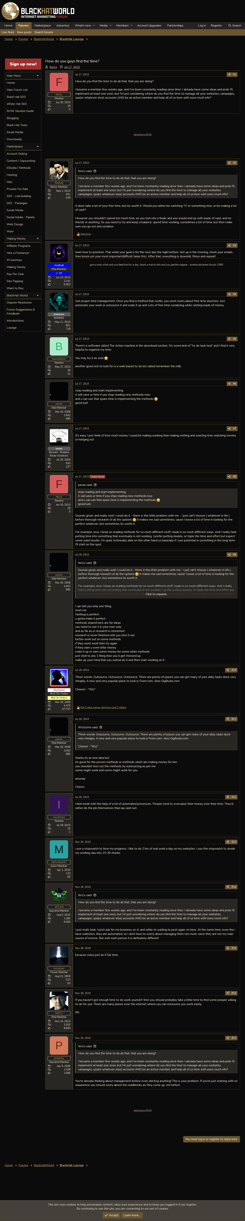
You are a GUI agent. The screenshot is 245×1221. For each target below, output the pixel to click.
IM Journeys (14, 260)
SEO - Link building (19, 196)
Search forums (43, 32)
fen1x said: (85, 171)
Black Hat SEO (16, 97)
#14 (234, 887)
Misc (9, 182)
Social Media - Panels (21, 217)
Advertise (62, 25)
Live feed (8, 32)
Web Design (15, 224)
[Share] (229, 74)
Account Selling (17, 154)
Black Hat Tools (17, 125)
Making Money (16, 267)
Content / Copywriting (21, 161)
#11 (234, 719)
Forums (23, 25)
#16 (234, 993)
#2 (234, 163)
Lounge (12, 328)
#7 (234, 428)
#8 (234, 476)
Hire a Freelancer (18, 253)
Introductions (15, 321)
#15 (234, 948)
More (10, 231)
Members (122, 25)
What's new (83, 25)
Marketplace (42, 25)
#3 (234, 245)
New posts (24, 32)
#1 (234, 74)
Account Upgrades (149, 25)
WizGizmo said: (88, 727)
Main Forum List (17, 90)
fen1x (53, 67)
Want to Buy (15, 288)
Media (104, 25)
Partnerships (175, 25)
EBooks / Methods (19, 168)
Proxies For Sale (17, 189)
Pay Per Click (15, 274)
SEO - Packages (17, 203)
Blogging (13, 118)
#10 (234, 670)
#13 (234, 842)
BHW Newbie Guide (20, 111)
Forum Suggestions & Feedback (21, 312)
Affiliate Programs (18, 246)
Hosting (12, 175)
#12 (234, 797)
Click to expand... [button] (157, 594)
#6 (234, 384)
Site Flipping (15, 281)
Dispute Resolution (19, 302)
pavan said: (85, 485)
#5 (234, 339)
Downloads (14, 139)
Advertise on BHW (143, 134)
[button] (94, 25)
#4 (234, 294)
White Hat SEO (17, 104)
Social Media (15, 132)
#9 (234, 554)
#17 (234, 1038)
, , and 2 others (103, 707)
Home (8, 25)
